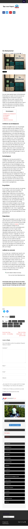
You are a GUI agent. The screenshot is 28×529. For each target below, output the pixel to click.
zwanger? (10, 326)
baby (10, 321)
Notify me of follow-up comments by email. (14, 389)
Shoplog (7, 494)
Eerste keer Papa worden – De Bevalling (7, 333)
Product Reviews (9, 487)
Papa (21, 323)
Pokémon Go (8, 484)
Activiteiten (7, 451)
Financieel (7, 465)
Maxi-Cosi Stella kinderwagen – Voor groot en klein (21, 333)
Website (4, 378)
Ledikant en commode (8, 120)
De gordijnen (5, 117)
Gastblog (7, 473)
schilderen (5, 326)
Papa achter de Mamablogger (12, 476)
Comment (5, 348)
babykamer (14, 321)
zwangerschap (17, 326)
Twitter (16, 224)
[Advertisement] (14, 32)
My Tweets (7, 433)
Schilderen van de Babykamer (9, 114)
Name (4, 366)
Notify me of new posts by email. (11, 391)
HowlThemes (5, 523)
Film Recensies (8, 462)
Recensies (7, 491)
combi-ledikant (21, 321)
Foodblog (7, 469)
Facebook (7, 437)
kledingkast (16, 323)
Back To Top (21, 522)
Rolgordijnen (5, 118)
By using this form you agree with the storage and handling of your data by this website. (14, 384)
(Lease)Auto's (8, 447)
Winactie (7, 502)
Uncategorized (8, 498)
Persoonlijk (12, 317)
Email (4, 372)
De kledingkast (6, 115)
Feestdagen (7, 458)
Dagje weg (7, 454)
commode (5, 323)
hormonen (10, 323)
